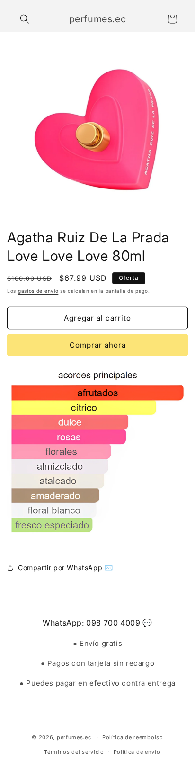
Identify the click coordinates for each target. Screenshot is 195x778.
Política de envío (137, 752)
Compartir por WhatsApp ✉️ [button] (65, 567)
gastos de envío (38, 291)
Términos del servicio (74, 752)
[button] (24, 19)
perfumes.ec (74, 737)
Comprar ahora (98, 344)
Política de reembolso (132, 737)
